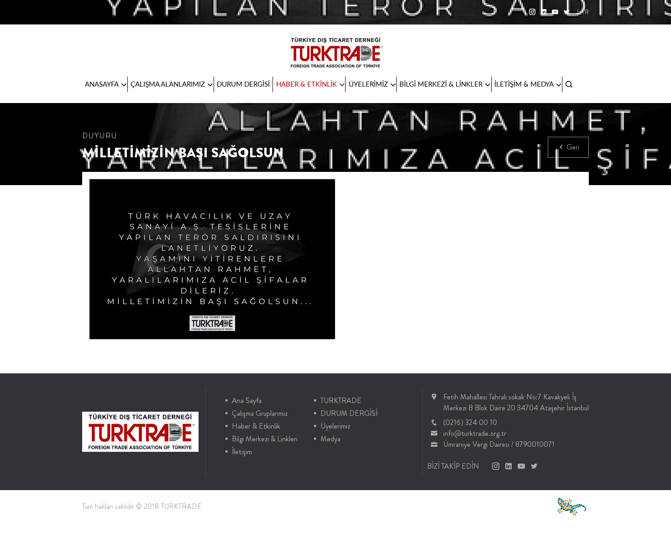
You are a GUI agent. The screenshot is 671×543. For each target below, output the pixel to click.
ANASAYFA (102, 84)
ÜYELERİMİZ (368, 84)
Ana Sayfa (247, 400)
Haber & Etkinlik (256, 426)
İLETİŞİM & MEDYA (524, 84)
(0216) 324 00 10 (470, 422)
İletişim (242, 451)
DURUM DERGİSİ (243, 84)
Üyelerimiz (335, 426)
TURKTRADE (341, 400)
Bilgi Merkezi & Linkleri (265, 439)
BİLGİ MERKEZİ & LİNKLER (440, 84)
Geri (572, 147)
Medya (330, 439)
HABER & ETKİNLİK (306, 84)
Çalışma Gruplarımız (260, 413)
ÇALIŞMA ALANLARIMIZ (168, 84)
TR (585, 11)
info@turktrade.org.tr (474, 433)
